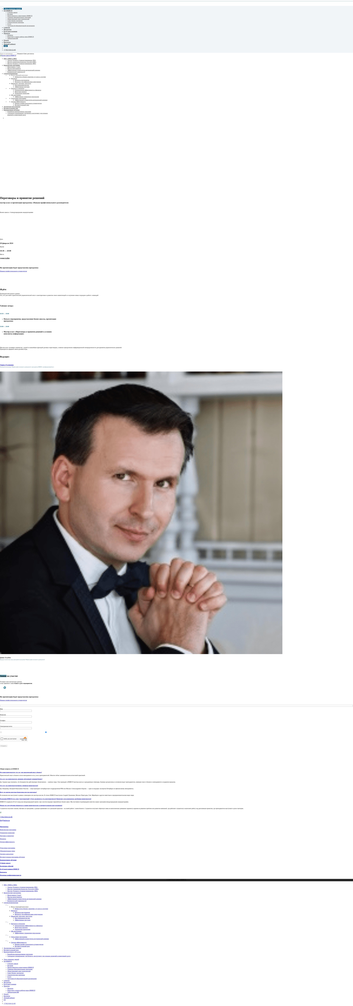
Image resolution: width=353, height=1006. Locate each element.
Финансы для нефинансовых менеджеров (29, 914)
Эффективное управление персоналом (27, 933)
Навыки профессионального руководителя (29, 944)
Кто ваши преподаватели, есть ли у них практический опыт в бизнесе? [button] (21, 772)
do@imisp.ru (5, 820)
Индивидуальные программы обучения (12, 857)
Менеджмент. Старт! (14, 895)
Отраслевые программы (7, 848)
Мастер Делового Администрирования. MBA (22, 891)
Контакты (3, 872)
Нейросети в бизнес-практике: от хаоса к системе (31, 909)
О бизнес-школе (5, 863)
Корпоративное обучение (8, 860)
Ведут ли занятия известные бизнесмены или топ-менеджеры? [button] (18, 792)
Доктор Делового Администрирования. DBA (22, 887)
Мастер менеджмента (14, 897)
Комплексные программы (8, 829)
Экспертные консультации (12, 948)
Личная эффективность (7, 842)
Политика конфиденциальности (10, 875)
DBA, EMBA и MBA (10, 885)
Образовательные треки (7, 851)
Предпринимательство (22, 918)
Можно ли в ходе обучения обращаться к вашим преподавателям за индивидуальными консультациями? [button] (31, 805)
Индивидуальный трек (22, 946)
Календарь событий (6, 866)
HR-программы (16, 931)
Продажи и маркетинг (7, 836)
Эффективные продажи (22, 920)
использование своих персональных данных (27, 732)
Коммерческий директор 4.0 (16, 901)
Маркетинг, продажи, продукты (21, 916)
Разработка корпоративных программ (20, 954)
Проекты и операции (18, 924)
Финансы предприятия (22, 912)
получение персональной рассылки (69, 732)
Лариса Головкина (7, 365)
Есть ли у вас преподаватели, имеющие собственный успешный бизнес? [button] (21, 779)
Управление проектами (7, 833)
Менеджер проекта (21, 927)
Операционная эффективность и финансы (29, 926)
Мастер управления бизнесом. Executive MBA (23, 889)
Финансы (3, 839)
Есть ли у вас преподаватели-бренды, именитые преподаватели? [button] (19, 785)
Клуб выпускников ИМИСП (9, 869)
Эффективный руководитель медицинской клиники (24, 899)
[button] (13, 271)
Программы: (4, 826)
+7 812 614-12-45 (6, 817)
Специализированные (11, 903)
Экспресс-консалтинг (7, 854)
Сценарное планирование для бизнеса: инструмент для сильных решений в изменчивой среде (39, 956)
